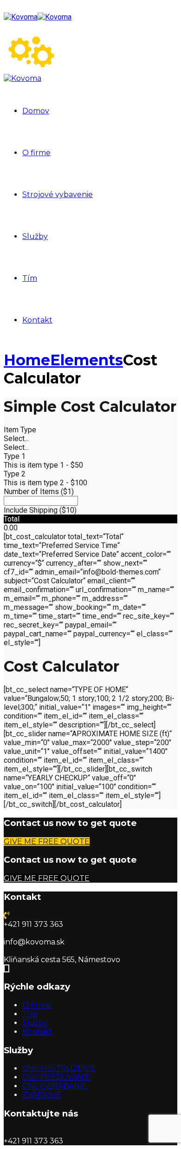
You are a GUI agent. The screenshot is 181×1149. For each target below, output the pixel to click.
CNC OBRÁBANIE (54, 1086)
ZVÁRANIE (41, 1094)
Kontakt (37, 320)
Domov (35, 110)
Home (27, 360)
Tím (29, 278)
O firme (36, 152)
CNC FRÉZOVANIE (56, 1077)
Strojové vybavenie (57, 194)
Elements (86, 360)
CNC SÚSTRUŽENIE (59, 1068)
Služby (35, 236)
